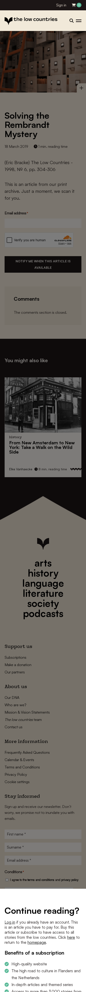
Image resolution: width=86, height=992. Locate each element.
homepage (37, 942)
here (71, 937)
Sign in (61, 5)
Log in (10, 922)
